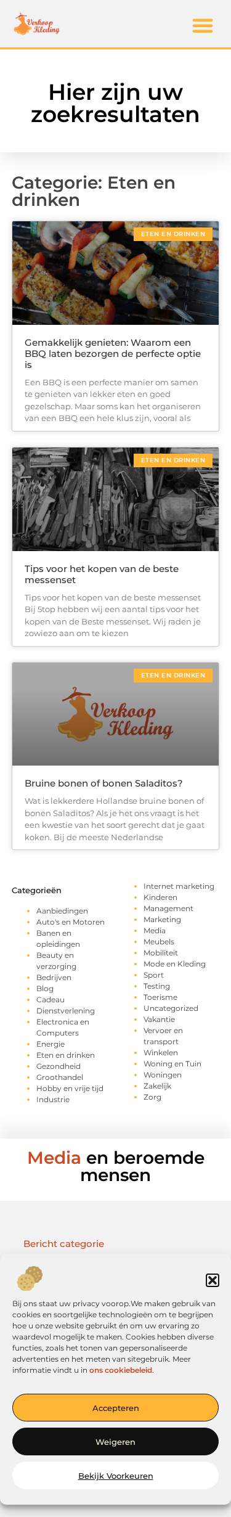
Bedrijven (53, 977)
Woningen (163, 1074)
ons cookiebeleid (120, 1370)
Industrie (53, 1099)
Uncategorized (171, 1008)
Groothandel (59, 1077)
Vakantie (159, 1019)
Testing (157, 986)
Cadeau (50, 999)
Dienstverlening (65, 1010)
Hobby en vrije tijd (69, 1088)
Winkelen (161, 1052)
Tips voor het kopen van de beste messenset (102, 574)
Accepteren (115, 1408)
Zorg (152, 1097)
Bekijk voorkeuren (115, 1476)
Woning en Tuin (172, 1063)
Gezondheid (58, 1066)
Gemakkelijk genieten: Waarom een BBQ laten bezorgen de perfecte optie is (113, 353)
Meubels (159, 941)
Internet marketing (179, 886)
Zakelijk (157, 1085)
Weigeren (115, 1442)
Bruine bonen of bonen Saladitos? (104, 783)
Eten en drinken (65, 1055)
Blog (45, 988)
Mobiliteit (161, 952)
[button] (212, 1280)
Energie (50, 1044)
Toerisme (160, 997)
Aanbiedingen (62, 910)
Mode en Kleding (175, 963)
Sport (154, 974)
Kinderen (160, 897)
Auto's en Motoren (70, 921)
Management (168, 908)
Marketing (162, 919)
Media (155, 930)
